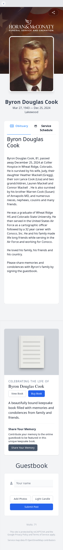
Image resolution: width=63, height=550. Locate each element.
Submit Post (31, 506)
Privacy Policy (21, 534)
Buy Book (36, 393)
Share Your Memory (22, 447)
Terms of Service (41, 534)
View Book (17, 393)
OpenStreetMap (35, 540)
